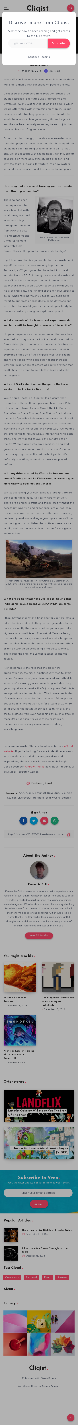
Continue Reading (39, 57)
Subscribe (59, 43)
